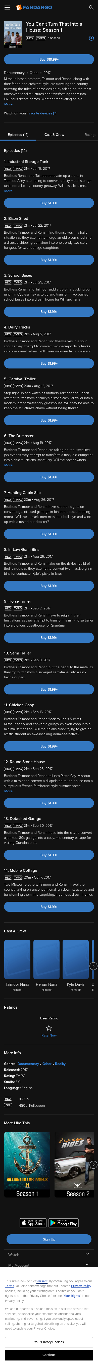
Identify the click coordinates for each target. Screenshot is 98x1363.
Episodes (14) (18, 135)
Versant (41, 1281)
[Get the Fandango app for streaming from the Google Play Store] (63, 1223)
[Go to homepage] (34, 8)
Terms (9, 1286)
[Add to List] (91, 38)
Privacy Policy (81, 1286)
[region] (49, 1315)
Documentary (28, 1064)
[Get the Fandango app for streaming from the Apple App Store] (33, 1223)
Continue (49, 1355)
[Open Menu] (7, 7)
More (8, 104)
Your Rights (72, 1296)
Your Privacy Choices (49, 1342)
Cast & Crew (54, 135)
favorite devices (39, 113)
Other (47, 1064)
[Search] (91, 8)
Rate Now (49, 1035)
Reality (60, 1064)
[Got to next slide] (93, 966)
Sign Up (49, 1239)
